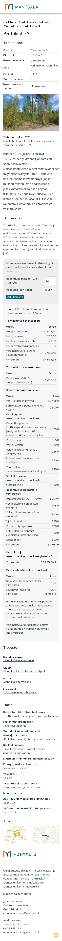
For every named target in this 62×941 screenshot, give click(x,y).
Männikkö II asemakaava (18, 660)
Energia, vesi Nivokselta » (20, 764)
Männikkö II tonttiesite (17, 681)
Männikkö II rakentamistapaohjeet (24, 671)
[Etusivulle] (21, 7)
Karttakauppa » (13, 745)
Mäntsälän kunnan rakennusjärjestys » (28, 758)
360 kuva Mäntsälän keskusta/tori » (26, 798)
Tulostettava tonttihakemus (20, 692)
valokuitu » (10, 773)
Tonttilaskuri (27, 22)
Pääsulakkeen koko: (19, 289)
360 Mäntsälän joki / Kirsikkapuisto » (27, 808)
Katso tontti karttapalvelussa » (24, 712)
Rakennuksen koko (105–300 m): (22, 281)
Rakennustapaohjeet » (18, 721)
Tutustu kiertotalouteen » (20, 783)
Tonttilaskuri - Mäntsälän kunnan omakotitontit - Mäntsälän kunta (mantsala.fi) (25, 882)
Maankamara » (12, 793)
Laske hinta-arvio (15, 297)
